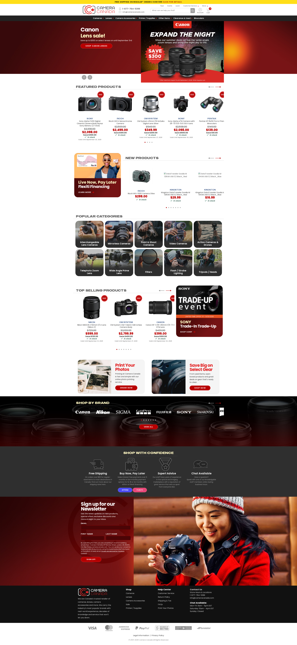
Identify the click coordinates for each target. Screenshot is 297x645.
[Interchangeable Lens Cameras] (89, 234)
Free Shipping (98, 473)
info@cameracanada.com (133, 12)
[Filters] (149, 262)
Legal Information (141, 635)
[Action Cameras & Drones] (208, 234)
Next (90, 77)
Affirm (125, 490)
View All (148, 426)
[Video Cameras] (178, 234)
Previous (84, 77)
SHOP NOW (200, 388)
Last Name (111, 534)
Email (84, 523)
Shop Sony (186, 332)
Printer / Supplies (147, 18)
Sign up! (91, 559)
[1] (166, 207)
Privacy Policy (158, 635)
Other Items (164, 18)
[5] (175, 207)
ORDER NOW (126, 387)
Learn (178, 6)
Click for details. (172, 2)
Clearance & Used (181, 18)
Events (169, 6)
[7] (180, 207)
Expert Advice (167, 473)
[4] (173, 207)
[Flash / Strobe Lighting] (178, 262)
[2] (147, 142)
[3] (149, 142)
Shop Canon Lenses (96, 46)
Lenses (108, 18)
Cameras (97, 18)
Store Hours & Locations (201, 592)
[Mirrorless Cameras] (119, 234)
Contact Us (196, 589)
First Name (87, 534)
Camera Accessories (125, 18)
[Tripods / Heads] (208, 262)
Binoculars (199, 18)
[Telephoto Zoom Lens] (89, 262)
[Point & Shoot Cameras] (149, 234)
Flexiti (140, 490)
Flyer (162, 6)
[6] (128, 349)
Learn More (84, 192)
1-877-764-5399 (131, 8)
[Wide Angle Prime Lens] (119, 262)
